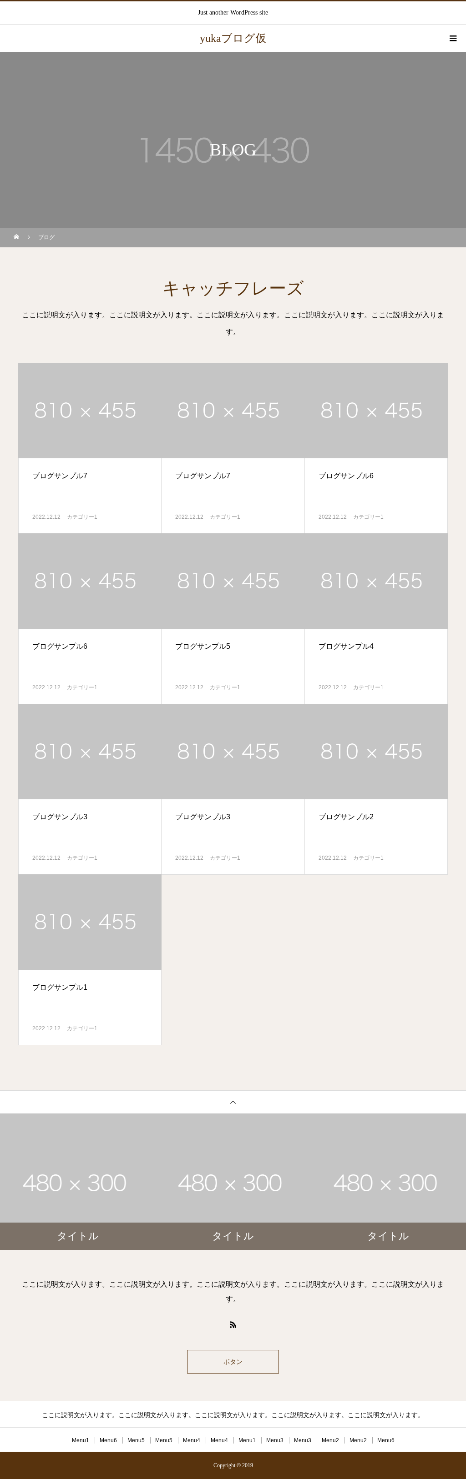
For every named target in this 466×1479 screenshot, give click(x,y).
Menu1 (80, 1440)
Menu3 (275, 1440)
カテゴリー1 (82, 517)
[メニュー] (452, 38)
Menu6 (108, 1440)
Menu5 (136, 1440)
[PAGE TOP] (233, 1101)
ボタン (233, 1361)
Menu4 (191, 1440)
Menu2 (330, 1440)
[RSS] (233, 1324)
